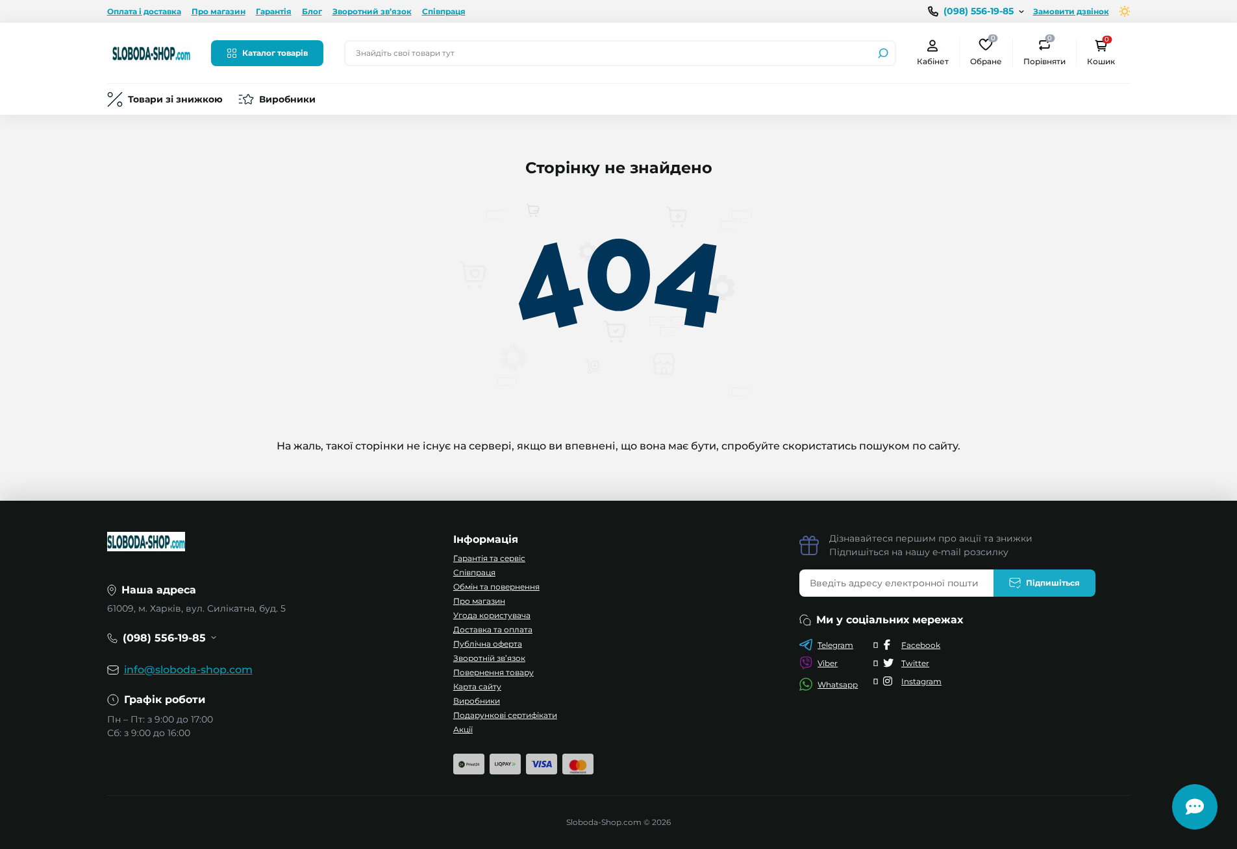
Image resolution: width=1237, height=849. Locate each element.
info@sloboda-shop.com (188, 670)
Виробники (287, 99)
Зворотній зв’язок (489, 658)
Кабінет (933, 61)
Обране (986, 52)
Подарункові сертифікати (505, 715)
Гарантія (274, 11)
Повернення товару (493, 672)
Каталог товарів (275, 53)
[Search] (883, 53)
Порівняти (1044, 52)
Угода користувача (492, 615)
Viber (828, 663)
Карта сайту (477, 686)
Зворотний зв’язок (372, 11)
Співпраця (444, 11)
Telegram (835, 645)
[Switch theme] (1125, 11)
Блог (312, 11)
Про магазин (218, 11)
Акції (463, 729)
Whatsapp (838, 684)
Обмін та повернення (496, 587)
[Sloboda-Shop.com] (151, 52)
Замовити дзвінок (1071, 11)
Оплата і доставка (144, 11)
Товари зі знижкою (175, 99)
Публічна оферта (487, 644)
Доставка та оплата (492, 629)
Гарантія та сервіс (489, 558)
